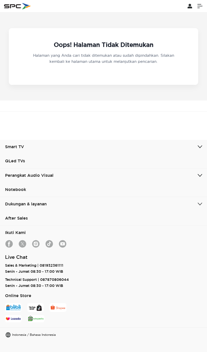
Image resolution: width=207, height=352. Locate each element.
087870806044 (54, 279)
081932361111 (51, 265)
